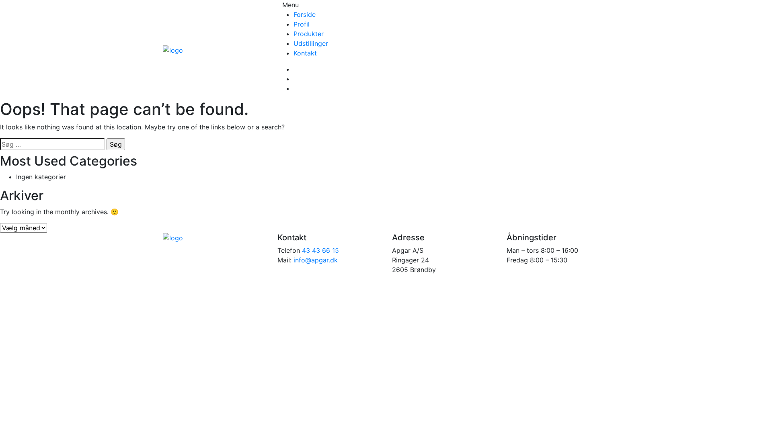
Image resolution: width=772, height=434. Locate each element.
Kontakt (305, 53)
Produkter (309, 34)
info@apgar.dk (316, 260)
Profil (302, 24)
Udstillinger (311, 43)
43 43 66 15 (320, 250)
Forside (305, 14)
